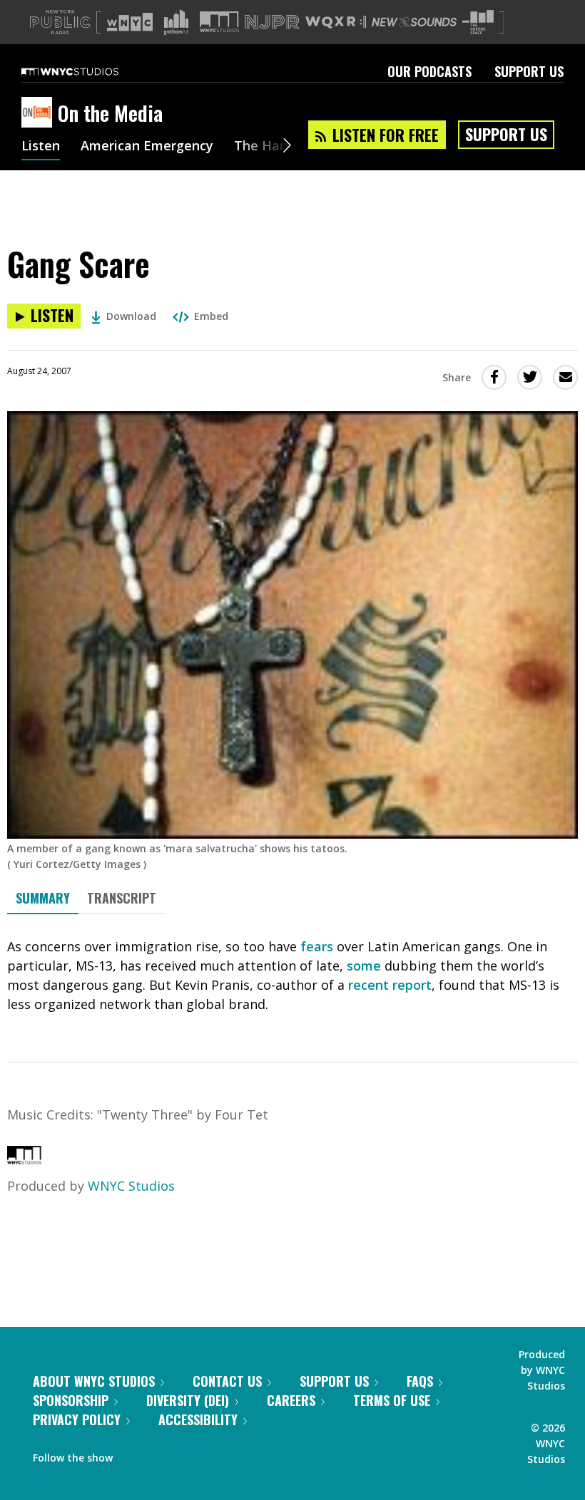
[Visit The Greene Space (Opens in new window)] (478, 22)
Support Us (529, 71)
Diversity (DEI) (187, 1400)
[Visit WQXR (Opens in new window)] (335, 22)
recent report (390, 984)
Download (131, 316)
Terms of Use (391, 1400)
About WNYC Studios (94, 1381)
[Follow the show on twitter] (161, 1454)
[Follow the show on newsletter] (188, 1454)
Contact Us (227, 1381)
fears (316, 946)
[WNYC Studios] (24, 1159)
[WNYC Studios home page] (87, 71)
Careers (291, 1400)
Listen (40, 146)
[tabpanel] (292, 975)
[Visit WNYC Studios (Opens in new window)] (219, 21)
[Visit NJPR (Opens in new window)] (272, 22)
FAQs (420, 1381)
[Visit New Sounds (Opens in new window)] (414, 22)
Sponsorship (70, 1400)
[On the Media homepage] (39, 113)
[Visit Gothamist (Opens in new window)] (176, 22)
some (364, 965)
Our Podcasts (429, 71)
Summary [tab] (43, 898)
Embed (211, 316)
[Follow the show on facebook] (133, 1454)
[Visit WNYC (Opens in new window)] (130, 22)
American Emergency (147, 146)
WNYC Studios (131, 1185)
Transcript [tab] (121, 898)
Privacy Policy (77, 1419)
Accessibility (198, 1419)
